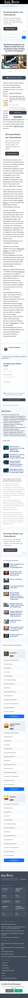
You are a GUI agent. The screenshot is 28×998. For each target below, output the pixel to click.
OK (18, 990)
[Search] (24, 2)
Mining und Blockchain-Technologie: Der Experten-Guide (13, 944)
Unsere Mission (5, 968)
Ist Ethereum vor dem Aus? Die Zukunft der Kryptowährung (16, 573)
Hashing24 (13, 653)
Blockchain (13, 323)
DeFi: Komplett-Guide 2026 (7, 951)
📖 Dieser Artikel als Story (14, 77)
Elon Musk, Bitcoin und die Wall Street (10, 937)
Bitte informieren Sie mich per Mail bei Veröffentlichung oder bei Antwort (15, 394)
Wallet (15, 126)
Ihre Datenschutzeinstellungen (9, 978)
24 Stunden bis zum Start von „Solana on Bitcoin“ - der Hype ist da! (17, 628)
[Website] (10, 351)
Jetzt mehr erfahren (10, 28)
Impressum (4, 962)
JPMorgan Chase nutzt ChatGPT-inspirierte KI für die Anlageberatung (17, 605)
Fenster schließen (18, 117)
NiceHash (12, 796)
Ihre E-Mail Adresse (7, 374)
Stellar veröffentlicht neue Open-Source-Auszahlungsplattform (17, 565)
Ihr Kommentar (6, 382)
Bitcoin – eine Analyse (16, 579)
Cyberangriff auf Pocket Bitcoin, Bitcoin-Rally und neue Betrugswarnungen (17, 470)
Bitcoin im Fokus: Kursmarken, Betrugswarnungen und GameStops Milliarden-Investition (13, 424)
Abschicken (18, 112)
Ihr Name (5, 369)
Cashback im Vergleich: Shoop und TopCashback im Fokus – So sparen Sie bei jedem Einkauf (13, 927)
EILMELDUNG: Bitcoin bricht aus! (8, 924)
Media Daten (5, 980)
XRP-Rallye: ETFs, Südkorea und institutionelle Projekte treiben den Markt (17, 456)
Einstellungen (13, 988)
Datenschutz (5, 965)
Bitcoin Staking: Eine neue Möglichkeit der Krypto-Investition (13, 934)
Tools (3, 975)
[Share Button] (4, 71)
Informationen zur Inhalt (8, 970)
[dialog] (14, 987)
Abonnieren (23, 879)
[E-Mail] (12, 351)
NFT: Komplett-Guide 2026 (7, 954)
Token (7, 115)
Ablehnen (9, 990)
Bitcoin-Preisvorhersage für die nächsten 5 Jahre (12, 930)
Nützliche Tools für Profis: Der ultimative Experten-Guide (13, 948)
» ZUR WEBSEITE (13, 716)
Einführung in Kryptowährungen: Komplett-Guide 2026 (14, 956)
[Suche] (24, 37)
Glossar (4, 973)
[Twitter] (9, 351)
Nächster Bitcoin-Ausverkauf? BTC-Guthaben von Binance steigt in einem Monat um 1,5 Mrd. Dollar (17, 596)
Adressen (21, 126)
